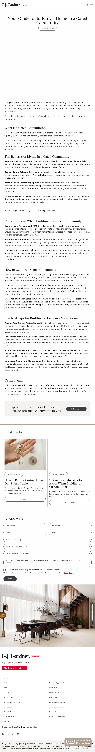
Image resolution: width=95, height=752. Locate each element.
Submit (9, 579)
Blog (5, 687)
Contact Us (53, 687)
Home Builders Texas (10, 712)
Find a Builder (54, 697)
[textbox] (47, 540)
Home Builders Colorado (57, 702)
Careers (51, 678)
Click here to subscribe (13, 668)
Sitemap (6, 721)
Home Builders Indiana (56, 707)
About (6, 678)
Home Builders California (12, 702)
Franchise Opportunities (57, 683)
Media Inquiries (8, 683)
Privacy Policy (68, 573)
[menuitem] (25, 678)
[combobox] (47, 539)
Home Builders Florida (11, 707)
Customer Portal (9, 716)
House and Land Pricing (57, 716)
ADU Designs (8, 692)
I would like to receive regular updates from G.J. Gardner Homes (33, 570)
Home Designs (54, 692)
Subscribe (75, 409)
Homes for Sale (8, 697)
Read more (25, 499)
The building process (47, 28)
